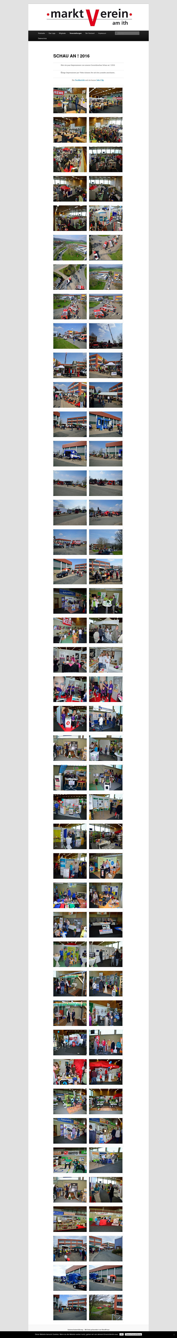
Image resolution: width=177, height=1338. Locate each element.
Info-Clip (100, 80)
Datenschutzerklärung (75, 1330)
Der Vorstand (89, 33)
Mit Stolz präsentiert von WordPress (97, 1330)
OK (121, 1334)
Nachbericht (80, 80)
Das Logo (52, 33)
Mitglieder (62, 33)
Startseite (41, 33)
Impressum (102, 33)
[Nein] (174, 1334)
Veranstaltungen (76, 33)
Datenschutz (42, 38)
